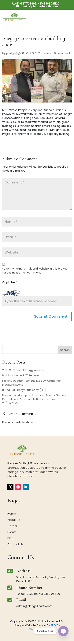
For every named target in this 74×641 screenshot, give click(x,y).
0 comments (63, 53)
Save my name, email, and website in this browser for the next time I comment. (35, 270)
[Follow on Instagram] (18, 487)
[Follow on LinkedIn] (26, 487)
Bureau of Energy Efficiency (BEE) (24, 390)
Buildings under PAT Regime (20, 375)
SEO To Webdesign (44, 627)
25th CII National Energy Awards (23, 370)
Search (65, 350)
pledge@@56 (15, 53)
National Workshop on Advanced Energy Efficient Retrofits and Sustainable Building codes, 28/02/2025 (34, 399)
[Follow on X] (10, 487)
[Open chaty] (63, 631)
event (48, 53)
